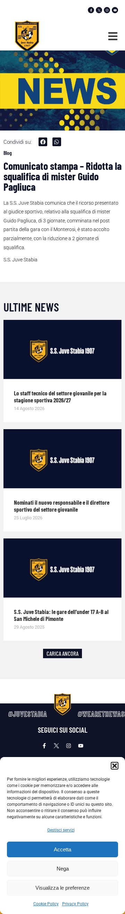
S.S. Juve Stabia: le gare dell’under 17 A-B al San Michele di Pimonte (61, 615)
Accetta (62, 849)
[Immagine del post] (62, 349)
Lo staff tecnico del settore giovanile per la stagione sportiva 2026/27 (60, 396)
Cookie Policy (46, 903)
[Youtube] (115, 10)
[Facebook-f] (91, 10)
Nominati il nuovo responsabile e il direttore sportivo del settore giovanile (61, 506)
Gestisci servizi (61, 830)
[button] (114, 765)
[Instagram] (107, 10)
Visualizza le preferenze (62, 888)
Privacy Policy (75, 903)
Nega (63, 869)
